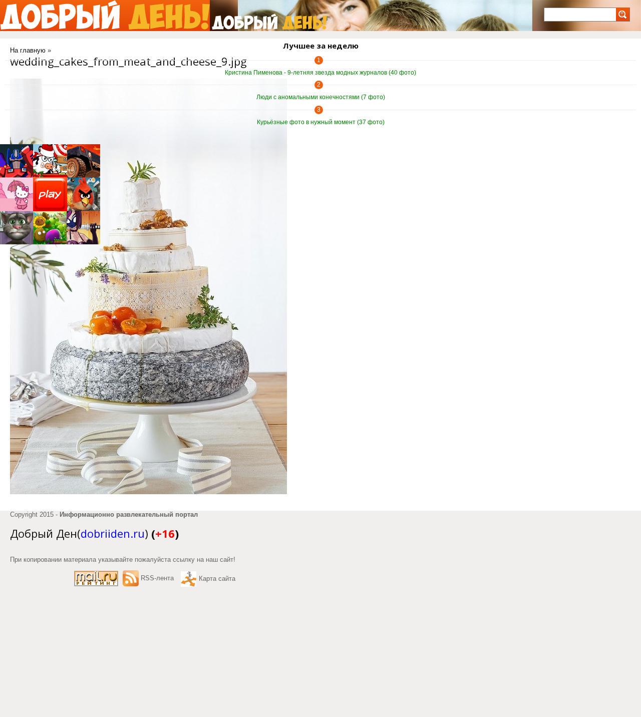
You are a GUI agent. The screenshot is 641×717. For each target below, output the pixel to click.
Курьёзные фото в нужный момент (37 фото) (321, 122)
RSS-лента (157, 578)
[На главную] (105, 15)
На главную (28, 50)
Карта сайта (217, 578)
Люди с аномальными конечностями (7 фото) (320, 97)
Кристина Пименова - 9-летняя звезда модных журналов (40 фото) (320, 73)
